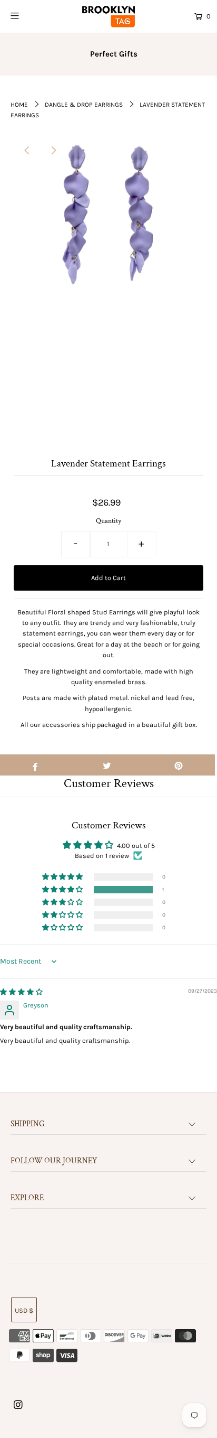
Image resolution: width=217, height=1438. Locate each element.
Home (19, 104)
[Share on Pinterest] (179, 765)
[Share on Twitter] (107, 765)
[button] (63, 890)
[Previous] (27, 150)
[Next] (53, 150)
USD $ (24, 1310)
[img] (21, 992)
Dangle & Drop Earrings (84, 104)
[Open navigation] (28, 15)
